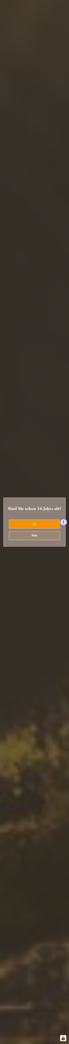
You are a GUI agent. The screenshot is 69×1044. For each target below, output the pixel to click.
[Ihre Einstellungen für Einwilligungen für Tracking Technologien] (63, 1038)
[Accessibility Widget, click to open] (63, 522)
